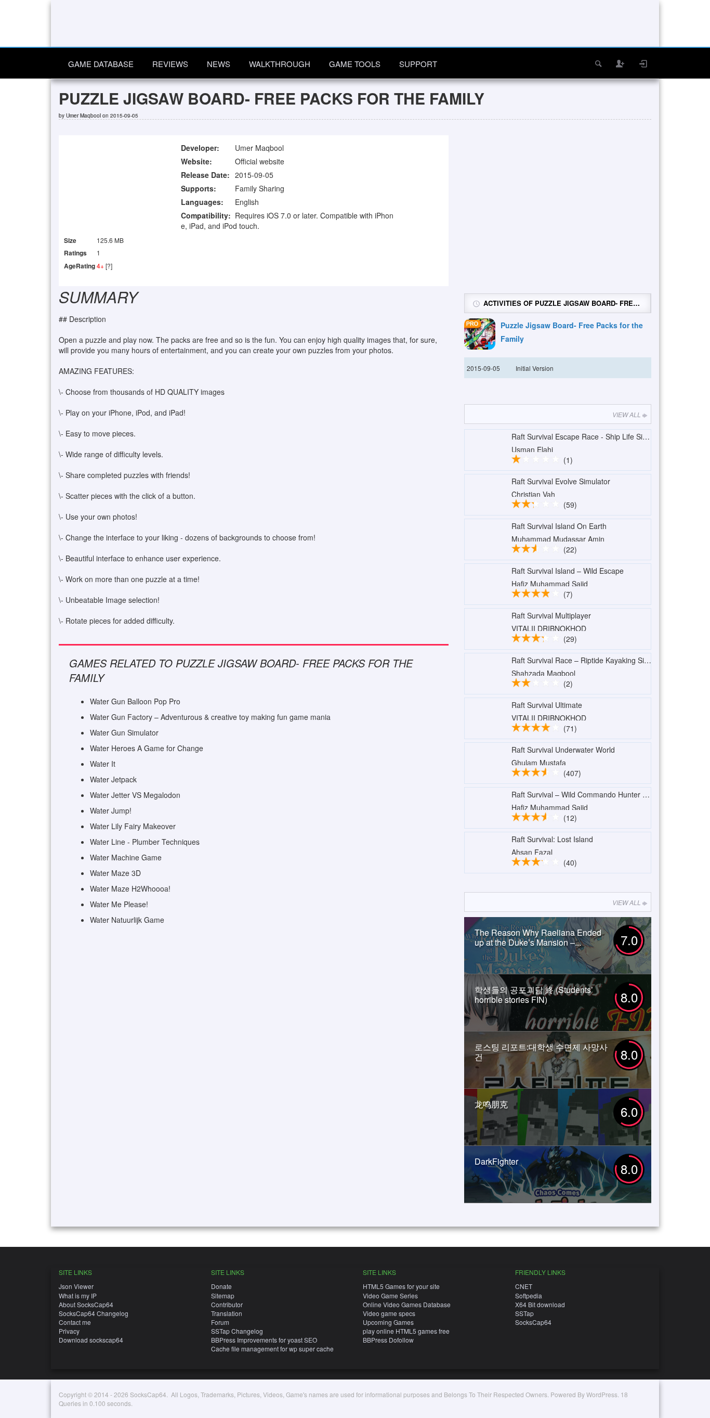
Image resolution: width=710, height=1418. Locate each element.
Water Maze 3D (115, 873)
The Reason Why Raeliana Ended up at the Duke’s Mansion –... (538, 937)
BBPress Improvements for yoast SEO (264, 1339)
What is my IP (78, 1295)
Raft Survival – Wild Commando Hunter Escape (589, 794)
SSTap (524, 1313)
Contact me (75, 1322)
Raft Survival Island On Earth (559, 526)
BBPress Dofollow (388, 1339)
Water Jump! (111, 810)
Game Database (101, 63)
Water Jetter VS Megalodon (135, 795)
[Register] (620, 63)
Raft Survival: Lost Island (552, 839)
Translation (226, 1313)
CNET (523, 1286)
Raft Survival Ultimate (546, 705)
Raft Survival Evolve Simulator (560, 481)
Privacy (69, 1330)
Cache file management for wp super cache (272, 1348)
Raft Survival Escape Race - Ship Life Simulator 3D (595, 436)
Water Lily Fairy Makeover (133, 826)
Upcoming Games (388, 1322)
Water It (102, 763)
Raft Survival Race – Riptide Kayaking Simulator (590, 660)
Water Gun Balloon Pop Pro (135, 701)
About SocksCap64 (86, 1304)
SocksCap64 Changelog (93, 1313)
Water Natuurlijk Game (127, 919)
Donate (221, 1286)
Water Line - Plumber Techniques (145, 841)
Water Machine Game (126, 857)
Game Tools (354, 63)
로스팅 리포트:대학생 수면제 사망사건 (541, 1052)
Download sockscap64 (91, 1339)
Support (418, 63)
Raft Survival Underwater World (563, 749)
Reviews (170, 63)
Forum (220, 1322)
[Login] (643, 63)
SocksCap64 (533, 1322)
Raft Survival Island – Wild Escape (567, 570)
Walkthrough (279, 63)
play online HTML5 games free (406, 1330)
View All (626, 414)
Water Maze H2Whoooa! (130, 888)
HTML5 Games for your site (401, 1286)
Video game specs (389, 1313)
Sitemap (222, 1295)
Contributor (227, 1304)
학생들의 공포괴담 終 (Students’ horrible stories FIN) (534, 995)
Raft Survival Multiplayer (551, 615)
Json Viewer (76, 1286)
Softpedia (528, 1295)
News (218, 63)
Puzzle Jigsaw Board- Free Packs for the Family (572, 332)
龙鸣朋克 (491, 1104)
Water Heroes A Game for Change (146, 748)
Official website (259, 161)
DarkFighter (496, 1161)
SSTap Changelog (237, 1330)
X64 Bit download (540, 1304)
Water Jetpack (113, 779)
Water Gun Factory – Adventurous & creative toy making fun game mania (210, 717)
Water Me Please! (119, 904)
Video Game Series (390, 1295)
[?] (109, 265)
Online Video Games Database (407, 1304)
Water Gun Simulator (124, 732)
